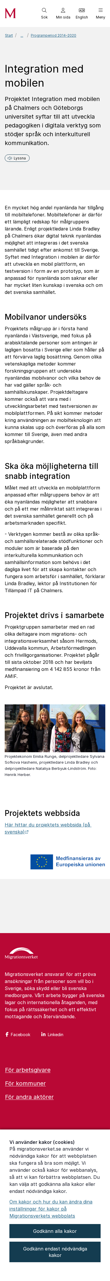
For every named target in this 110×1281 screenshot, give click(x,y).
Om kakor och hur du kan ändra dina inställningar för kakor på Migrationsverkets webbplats (50, 1209)
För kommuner (25, 1083)
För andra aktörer (29, 1096)
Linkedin (55, 1034)
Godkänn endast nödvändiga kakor (55, 1252)
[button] (44, 13)
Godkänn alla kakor (55, 1231)
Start (9, 35)
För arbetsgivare (27, 1069)
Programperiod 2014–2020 (53, 35)
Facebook (20, 1034)
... (22, 35)
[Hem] (21, 954)
